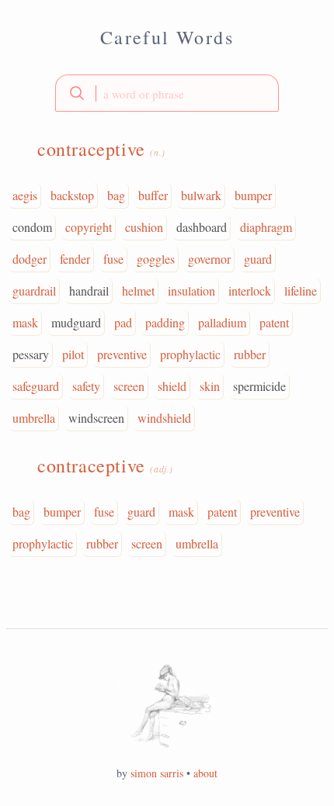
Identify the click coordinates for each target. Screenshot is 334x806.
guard (258, 259)
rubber (250, 354)
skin (210, 386)
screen (128, 386)
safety (86, 386)
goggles (156, 259)
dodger (29, 259)
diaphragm (266, 227)
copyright (88, 227)
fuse (113, 259)
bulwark (201, 195)
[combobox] (167, 93)
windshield (164, 418)
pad (123, 322)
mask (25, 322)
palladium (222, 322)
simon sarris (156, 773)
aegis (24, 195)
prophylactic (190, 354)
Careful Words (167, 37)
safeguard (35, 386)
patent (274, 322)
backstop (72, 195)
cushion (144, 227)
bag (116, 195)
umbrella (33, 418)
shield (172, 386)
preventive (122, 354)
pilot (73, 354)
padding (165, 322)
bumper (253, 195)
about (205, 773)
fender (75, 259)
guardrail (34, 290)
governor (209, 259)
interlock (249, 290)
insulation (191, 290)
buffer (153, 195)
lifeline (300, 290)
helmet (138, 290)
